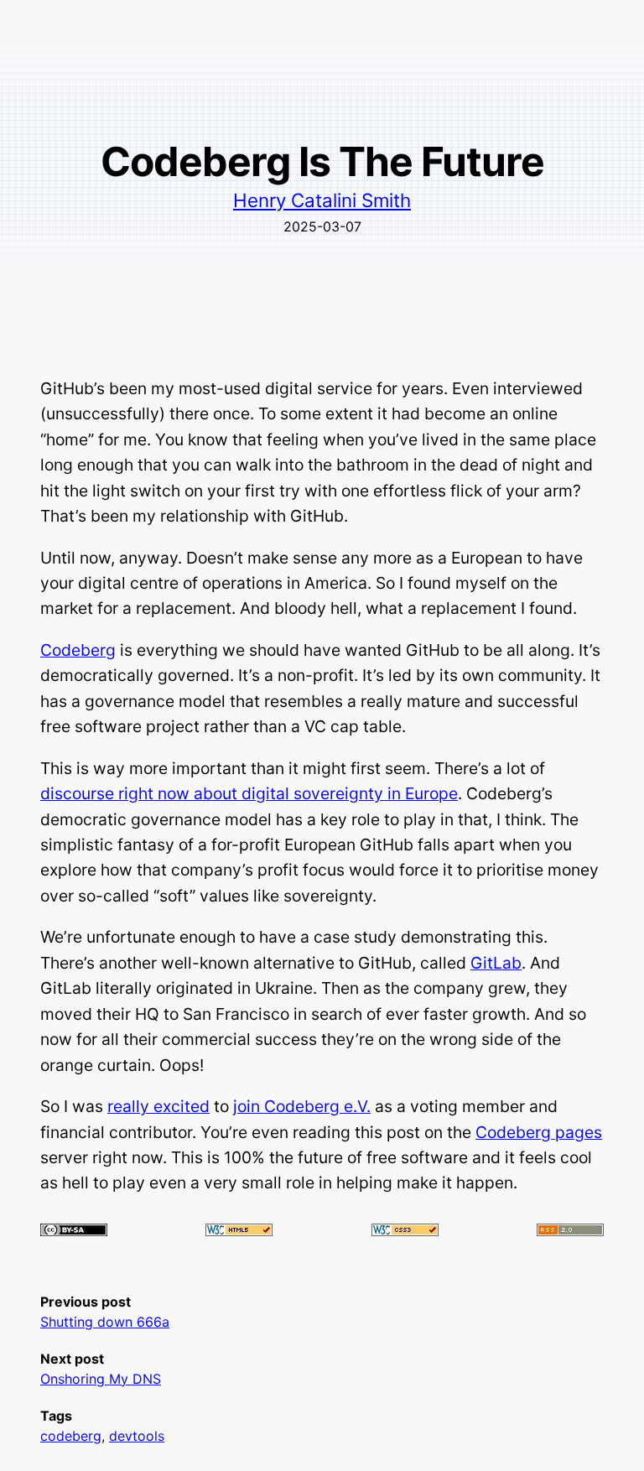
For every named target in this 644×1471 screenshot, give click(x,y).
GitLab (496, 963)
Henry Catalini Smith (322, 200)
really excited (158, 1106)
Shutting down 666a (104, 1321)
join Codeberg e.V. (302, 1106)
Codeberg (78, 650)
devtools (136, 1435)
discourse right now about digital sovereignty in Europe (249, 793)
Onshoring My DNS (100, 1378)
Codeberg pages (538, 1132)
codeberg (70, 1435)
